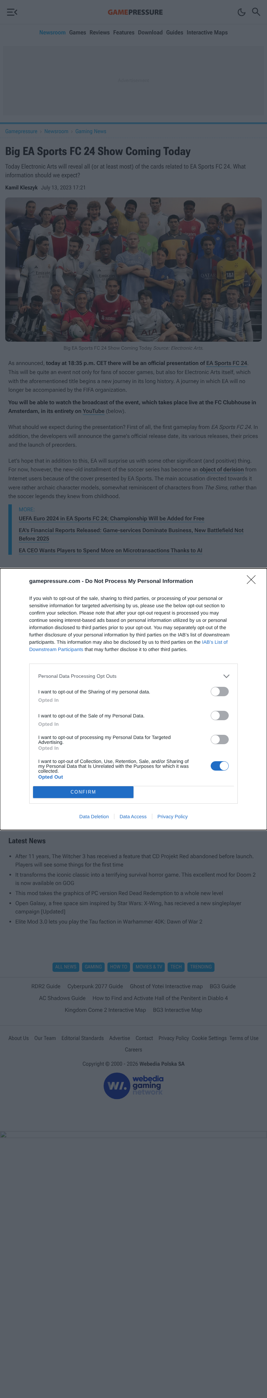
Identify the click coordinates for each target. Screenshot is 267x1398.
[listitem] (133, 676)
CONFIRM (83, 792)
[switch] (220, 691)
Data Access (133, 816)
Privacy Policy (172, 816)
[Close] (253, 581)
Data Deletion (94, 816)
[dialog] (133, 699)
